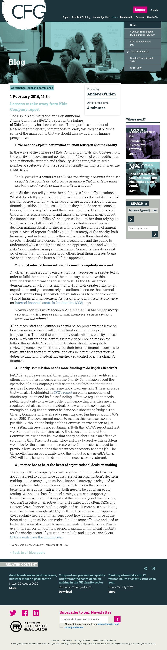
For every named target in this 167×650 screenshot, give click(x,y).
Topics (66, 17)
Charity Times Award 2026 (141, 60)
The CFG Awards (139, 51)
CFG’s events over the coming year (36, 537)
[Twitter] (12, 613)
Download (65, 591)
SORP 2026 (136, 68)
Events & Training (81, 17)
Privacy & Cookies (82, 641)
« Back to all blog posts (27, 552)
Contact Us (67, 641)
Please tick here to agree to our (92, 626)
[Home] (24, 15)
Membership (126, 17)
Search (154, 10)
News (115, 17)
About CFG (152, 17)
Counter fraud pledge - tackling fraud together (142, 33)
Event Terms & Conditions (104, 641)
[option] (34, 581)
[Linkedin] (36, 613)
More (12, 588)
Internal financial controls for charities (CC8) (49, 303)
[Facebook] (25, 613)
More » (133, 153)
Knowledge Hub (101, 17)
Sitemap (55, 641)
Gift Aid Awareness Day (140, 43)
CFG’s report (63, 392)
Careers (140, 17)
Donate (140, 9)
